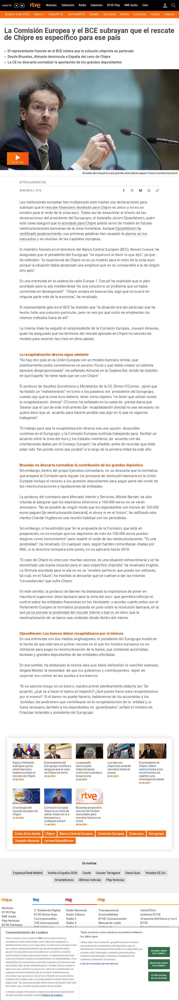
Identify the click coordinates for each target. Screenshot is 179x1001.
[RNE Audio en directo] (22, 5)
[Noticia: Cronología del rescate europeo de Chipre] (26, 805)
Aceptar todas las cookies (159, 952)
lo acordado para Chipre (77, 223)
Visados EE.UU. (155, 873)
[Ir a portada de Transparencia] (138, 901)
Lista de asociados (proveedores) (99, 963)
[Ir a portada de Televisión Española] (48, 901)
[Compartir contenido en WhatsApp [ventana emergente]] (149, 189)
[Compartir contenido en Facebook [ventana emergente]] (124, 189)
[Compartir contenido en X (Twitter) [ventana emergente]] (132, 189)
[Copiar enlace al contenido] (157, 189)
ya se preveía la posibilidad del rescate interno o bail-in (70, 612)
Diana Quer (132, 873)
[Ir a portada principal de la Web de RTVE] (16, 900)
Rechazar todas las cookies (159, 964)
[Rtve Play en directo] (16, 5)
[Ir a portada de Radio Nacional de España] (81, 901)
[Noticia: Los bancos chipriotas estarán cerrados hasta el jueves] (121, 761)
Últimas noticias (90, 880)
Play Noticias (115, 880)
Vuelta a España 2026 (62, 873)
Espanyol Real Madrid (27, 873)
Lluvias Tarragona (108, 873)
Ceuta (87, 873)
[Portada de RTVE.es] (35, 5)
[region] (89, 964)
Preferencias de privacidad (159, 976)
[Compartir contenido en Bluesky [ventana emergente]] (140, 189)
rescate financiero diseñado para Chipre (78, 207)
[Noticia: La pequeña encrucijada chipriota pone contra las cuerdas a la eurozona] (89, 763)
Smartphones (64, 880)
